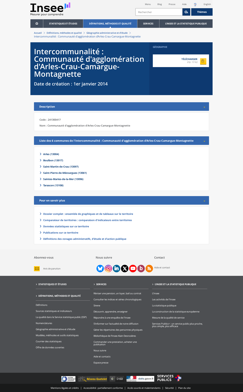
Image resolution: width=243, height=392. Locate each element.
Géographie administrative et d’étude (107, 32)
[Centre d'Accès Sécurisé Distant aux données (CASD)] (117, 381)
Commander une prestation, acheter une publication (115, 343)
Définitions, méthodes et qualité (110, 23)
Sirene (97, 305)
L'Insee (155, 293)
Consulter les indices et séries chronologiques (117, 299)
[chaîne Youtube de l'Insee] (133, 268)
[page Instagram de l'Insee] (108, 268)
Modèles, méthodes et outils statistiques (57, 335)
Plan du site (184, 388)
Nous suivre (100, 350)
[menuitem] (36, 23)
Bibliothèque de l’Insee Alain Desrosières (115, 335)
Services (148, 23)
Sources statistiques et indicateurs (54, 311)
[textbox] (159, 12)
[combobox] (174, 12)
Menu (148, 4)
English (207, 4)
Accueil (38, 32)
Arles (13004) (51, 154)
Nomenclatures (44, 323)
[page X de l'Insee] (125, 268)
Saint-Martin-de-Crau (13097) (61, 166)
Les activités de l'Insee (163, 299)
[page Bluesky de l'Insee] (100, 268)
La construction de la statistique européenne (175, 311)
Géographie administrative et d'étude (55, 329)
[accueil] (37, 23)
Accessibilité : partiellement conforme (103, 388)
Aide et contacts (102, 356)
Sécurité (169, 388)
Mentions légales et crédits (65, 388)
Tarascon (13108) (53, 185)
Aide (184, 4)
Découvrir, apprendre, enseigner (111, 311)
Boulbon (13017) (53, 160)
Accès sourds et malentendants (143, 388)
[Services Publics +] (169, 381)
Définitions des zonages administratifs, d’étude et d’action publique (84, 239)
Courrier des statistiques (49, 341)
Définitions (41, 305)
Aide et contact (162, 267)
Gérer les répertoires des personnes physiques (118, 329)
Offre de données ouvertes (50, 347)
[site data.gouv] (140, 381)
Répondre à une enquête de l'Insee (112, 317)
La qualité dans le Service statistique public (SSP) (61, 317)
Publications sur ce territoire (60, 232)
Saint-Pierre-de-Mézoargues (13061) (65, 172)
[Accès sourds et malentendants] (195, 5)
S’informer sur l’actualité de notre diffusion (116, 323)
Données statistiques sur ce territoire (66, 226)
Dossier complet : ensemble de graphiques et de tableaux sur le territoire (88, 214)
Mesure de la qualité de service (168, 317)
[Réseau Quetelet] (93, 381)
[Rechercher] (186, 12)
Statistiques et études (63, 23)
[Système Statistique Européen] (68, 381)
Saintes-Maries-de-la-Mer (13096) (63, 179)
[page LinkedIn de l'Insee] (116, 268)
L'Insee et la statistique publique (186, 23)
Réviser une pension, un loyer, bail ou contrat (117, 293)
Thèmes (202, 12)
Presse (172, 4)
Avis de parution (51, 268)
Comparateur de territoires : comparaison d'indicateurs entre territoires (87, 220)
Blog (159, 4)
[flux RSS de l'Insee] (149, 268)
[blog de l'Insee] (141, 268)
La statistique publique (164, 305)
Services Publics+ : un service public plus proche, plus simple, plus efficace (177, 325)
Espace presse (101, 362)
